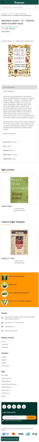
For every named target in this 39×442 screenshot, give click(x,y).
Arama (3, 341)
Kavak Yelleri (6, 206)
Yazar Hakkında (8, 91)
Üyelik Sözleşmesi (6, 387)
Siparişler (4, 360)
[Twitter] (9, 407)
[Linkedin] (24, 407)
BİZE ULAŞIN (5, 366)
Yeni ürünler (4, 344)
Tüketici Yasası (5, 393)
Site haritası (4, 375)
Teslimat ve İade (6, 378)
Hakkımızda (4, 347)
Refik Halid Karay (10, 29)
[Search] (35, 7)
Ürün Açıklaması (9, 87)
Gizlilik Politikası (5, 381)
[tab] (19, 87)
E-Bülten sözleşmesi (10, 420)
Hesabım (4, 357)
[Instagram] (14, 407)
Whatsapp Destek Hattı (11, 439)
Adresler (3, 363)
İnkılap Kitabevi (5, 31)
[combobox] (19, 7)
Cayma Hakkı (5, 390)
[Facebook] (4, 407)
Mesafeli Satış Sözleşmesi (9, 384)
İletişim (3, 396)
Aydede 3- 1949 (7, 258)
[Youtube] (19, 407)
